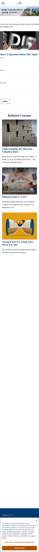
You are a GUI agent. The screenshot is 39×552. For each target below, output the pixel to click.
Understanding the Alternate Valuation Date (17, 150)
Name (2, 58)
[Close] (36, 520)
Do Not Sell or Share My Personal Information (19, 542)
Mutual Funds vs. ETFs (14, 196)
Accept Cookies (19, 548)
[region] (19, 535)
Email (2, 70)
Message (3, 83)
